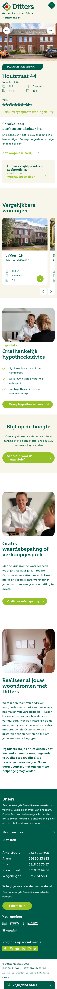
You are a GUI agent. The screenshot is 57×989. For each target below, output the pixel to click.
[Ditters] (18, 6)
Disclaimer (44, 973)
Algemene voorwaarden (13, 973)
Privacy (5, 977)
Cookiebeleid (32, 973)
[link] (25, 251)
